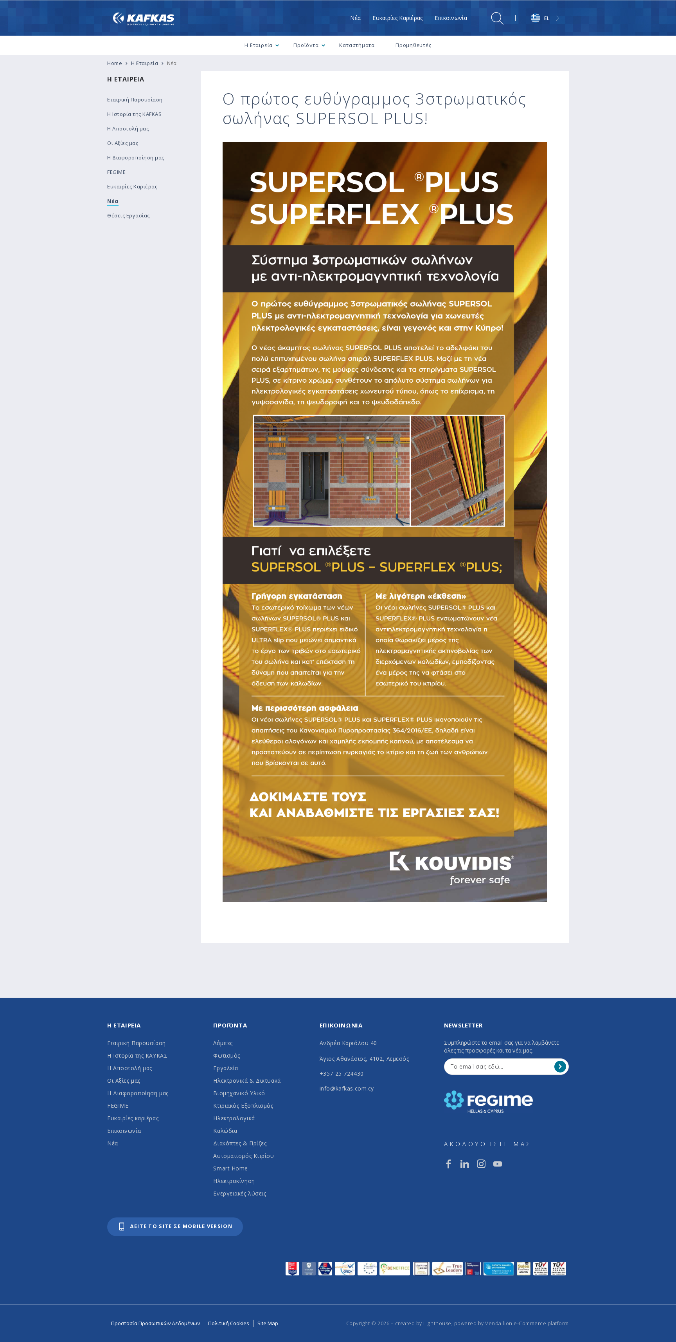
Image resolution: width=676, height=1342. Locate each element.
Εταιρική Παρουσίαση (136, 1043)
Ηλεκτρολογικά (234, 1118)
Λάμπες (222, 1043)
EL (546, 18)
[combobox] (546, 18)
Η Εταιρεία (125, 79)
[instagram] (481, 1163)
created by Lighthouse (423, 1323)
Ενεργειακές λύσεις (239, 1193)
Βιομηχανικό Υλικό (239, 1093)
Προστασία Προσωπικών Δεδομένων (155, 1323)
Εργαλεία (225, 1068)
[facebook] (448, 1163)
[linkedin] (464, 1163)
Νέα (112, 1143)
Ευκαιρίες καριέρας (132, 1118)
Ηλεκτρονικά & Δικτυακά (246, 1080)
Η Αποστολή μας (129, 1068)
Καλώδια (225, 1130)
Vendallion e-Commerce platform (527, 1323)
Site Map (267, 1323)
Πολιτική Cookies (228, 1323)
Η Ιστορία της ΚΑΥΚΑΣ (137, 1055)
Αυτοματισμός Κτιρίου (243, 1155)
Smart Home (230, 1168)
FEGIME (117, 1105)
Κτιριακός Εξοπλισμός (243, 1105)
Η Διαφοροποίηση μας (138, 1093)
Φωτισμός (226, 1055)
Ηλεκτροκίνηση (234, 1181)
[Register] (560, 1067)
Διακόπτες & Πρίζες (239, 1143)
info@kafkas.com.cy (347, 1088)
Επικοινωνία (124, 1130)
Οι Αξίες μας (123, 1080)
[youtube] (497, 1163)
